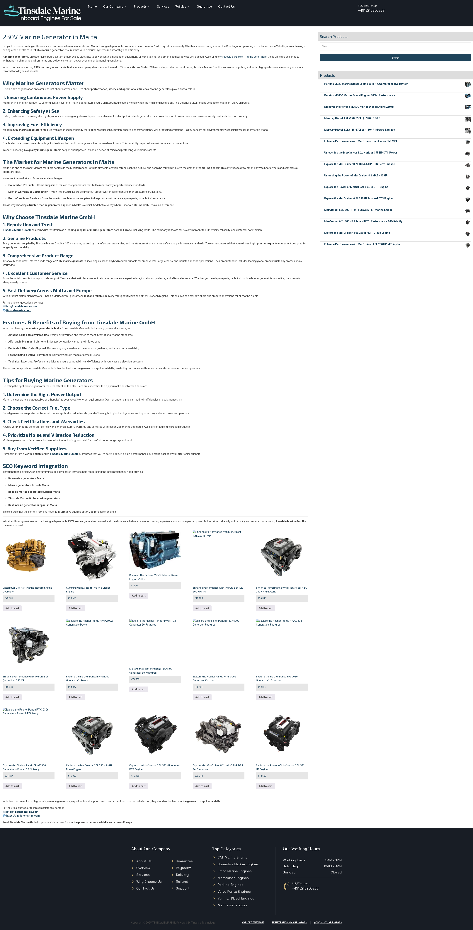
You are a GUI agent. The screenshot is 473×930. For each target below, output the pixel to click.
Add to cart (12, 608)
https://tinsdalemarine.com (23, 815)
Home (92, 6)
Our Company (113, 6)
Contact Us (226, 6)
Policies (180, 6)
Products (140, 6)
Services (163, 6)
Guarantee (204, 6)
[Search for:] (395, 46)
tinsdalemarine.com (18, 310)
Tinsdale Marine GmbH (17, 230)
